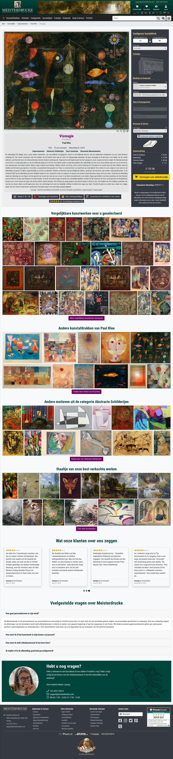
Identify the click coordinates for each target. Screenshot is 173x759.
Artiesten (25, 18)
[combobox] (150, 48)
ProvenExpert (19, 581)
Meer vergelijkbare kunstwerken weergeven (86, 318)
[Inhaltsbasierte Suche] (163, 18)
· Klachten (35, 726)
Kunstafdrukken (13, 18)
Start (3, 24)
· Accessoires (65, 726)
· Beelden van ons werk (68, 723)
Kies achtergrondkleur (73, 196)
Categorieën (36, 18)
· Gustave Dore (94, 726)
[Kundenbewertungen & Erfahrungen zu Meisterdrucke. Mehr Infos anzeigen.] (158, 717)
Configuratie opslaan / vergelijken (151, 136)
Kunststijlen (47, 18)
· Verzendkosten (66, 717)
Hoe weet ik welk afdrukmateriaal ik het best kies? (28, 642)
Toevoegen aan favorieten (47, 196)
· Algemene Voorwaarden (40, 717)
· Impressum (36, 715)
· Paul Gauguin (94, 717)
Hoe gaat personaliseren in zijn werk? (22, 613)
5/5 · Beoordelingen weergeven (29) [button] (71, 201)
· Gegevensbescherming (40, 720)
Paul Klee (34, 24)
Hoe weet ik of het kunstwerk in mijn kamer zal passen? (30, 634)
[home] (4, 18)
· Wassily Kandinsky (96, 720)
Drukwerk (66, 18)
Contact (89, 18)
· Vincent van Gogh (96, 712)
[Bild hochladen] (168, 18)
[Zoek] (158, 18)
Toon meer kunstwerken (87, 529)
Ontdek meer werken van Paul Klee (86, 392)
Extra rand (136, 45)
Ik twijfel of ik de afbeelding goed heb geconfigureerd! (29, 650)
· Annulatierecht (37, 723)
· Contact (35, 712)
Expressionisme (23, 24)
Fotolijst (57, 18)
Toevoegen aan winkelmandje (153, 177)
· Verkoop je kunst (66, 715)
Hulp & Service (78, 18)
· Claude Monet (95, 715)
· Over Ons (35, 729)
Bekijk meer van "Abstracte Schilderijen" (86, 459)
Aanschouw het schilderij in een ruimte (104, 196)
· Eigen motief (65, 712)
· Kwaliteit (64, 720)
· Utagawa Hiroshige (96, 723)
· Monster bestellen (67, 729)
